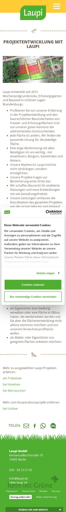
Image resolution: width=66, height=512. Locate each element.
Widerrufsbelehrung (46, 496)
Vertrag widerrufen (20, 496)
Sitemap (56, 491)
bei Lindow (10, 408)
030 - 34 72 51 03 (20, 470)
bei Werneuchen (14, 391)
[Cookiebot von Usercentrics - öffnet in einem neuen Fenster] (46, 212)
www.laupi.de (18, 482)
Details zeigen (45, 273)
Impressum (12, 491)
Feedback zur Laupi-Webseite (33, 509)
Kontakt (43, 491)
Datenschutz (28, 491)
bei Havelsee (11, 384)
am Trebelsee (12, 378)
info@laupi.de (18, 478)
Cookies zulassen (33, 284)
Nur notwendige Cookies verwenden (33, 296)
